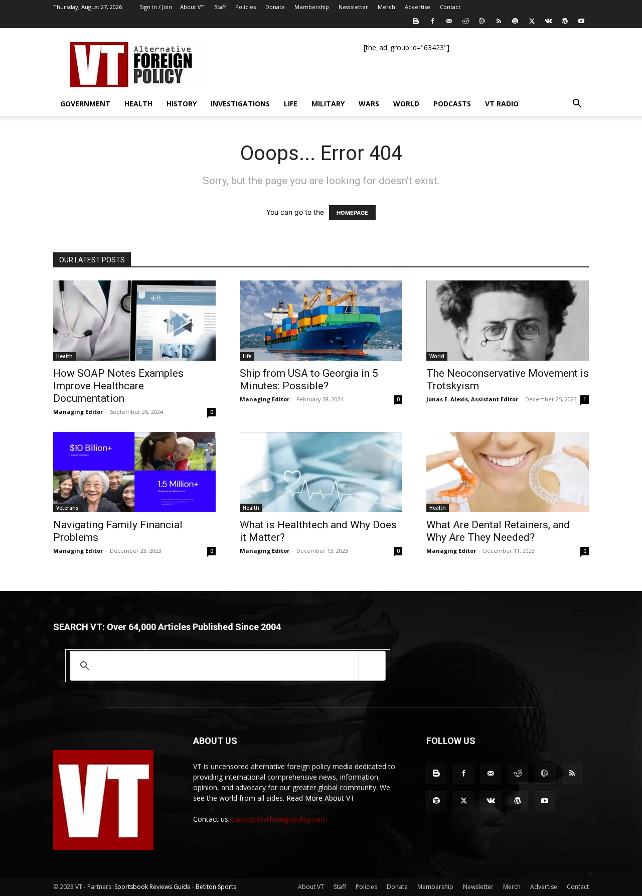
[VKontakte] (548, 21)
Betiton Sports (216, 886)
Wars (369, 103)
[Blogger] (415, 21)
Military (328, 103)
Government (85, 103)
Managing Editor (78, 411)
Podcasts (452, 103)
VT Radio (502, 103)
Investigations (240, 103)
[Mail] (448, 21)
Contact (450, 7)
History (182, 103)
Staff (220, 7)
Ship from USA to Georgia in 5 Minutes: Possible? (309, 379)
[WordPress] (564, 21)
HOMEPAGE (352, 212)
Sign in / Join (155, 7)
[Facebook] (432, 21)
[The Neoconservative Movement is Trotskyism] (507, 320)
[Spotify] (515, 21)
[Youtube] (581, 21)
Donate (275, 7)
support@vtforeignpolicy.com (279, 819)
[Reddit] (465, 21)
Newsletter (353, 7)
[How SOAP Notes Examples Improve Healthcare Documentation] (134, 320)
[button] (577, 104)
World (406, 103)
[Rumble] (482, 21)
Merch (386, 7)
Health (138, 103)
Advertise (417, 7)
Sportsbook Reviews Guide (152, 886)
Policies (245, 7)
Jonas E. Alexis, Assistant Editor (472, 399)
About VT (192, 7)
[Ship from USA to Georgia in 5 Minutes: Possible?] (321, 320)
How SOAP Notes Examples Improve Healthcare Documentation (118, 385)
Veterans (67, 507)
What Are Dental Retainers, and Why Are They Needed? (498, 531)
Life (290, 103)
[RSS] (498, 21)
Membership (311, 7)
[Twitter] (531, 21)
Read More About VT (320, 798)
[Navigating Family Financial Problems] (134, 472)
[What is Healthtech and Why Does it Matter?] (321, 472)
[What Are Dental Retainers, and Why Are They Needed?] (507, 472)
